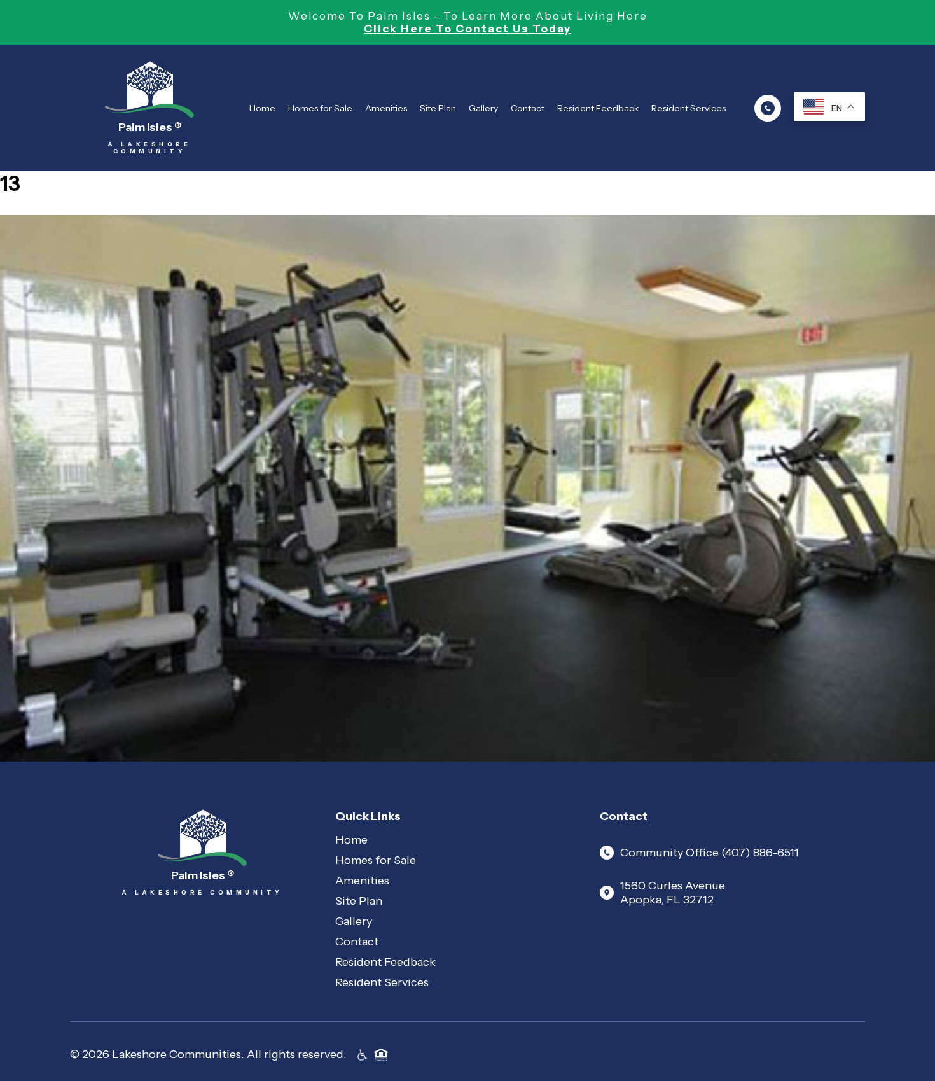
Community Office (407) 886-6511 (709, 853)
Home (262, 108)
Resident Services (688, 108)
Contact (527, 108)
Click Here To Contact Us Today (467, 28)
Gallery (483, 108)
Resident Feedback (598, 108)
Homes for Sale (320, 108)
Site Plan (438, 108)
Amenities (386, 108)
